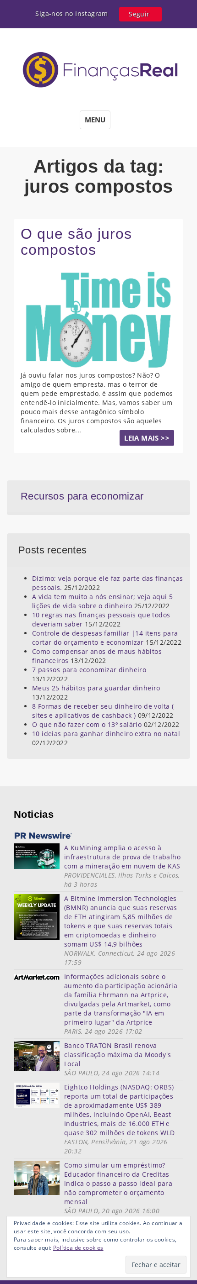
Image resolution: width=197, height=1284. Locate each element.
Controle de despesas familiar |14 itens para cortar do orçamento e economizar (105, 638)
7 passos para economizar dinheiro (89, 669)
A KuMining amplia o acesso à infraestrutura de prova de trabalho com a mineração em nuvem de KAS (122, 856)
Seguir (139, 14)
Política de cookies (78, 1248)
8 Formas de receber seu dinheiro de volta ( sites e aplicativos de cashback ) (103, 711)
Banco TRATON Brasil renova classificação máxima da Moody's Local (117, 1054)
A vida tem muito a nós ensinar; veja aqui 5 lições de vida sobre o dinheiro (102, 601)
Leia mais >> (147, 437)
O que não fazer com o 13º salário (87, 724)
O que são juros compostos (76, 242)
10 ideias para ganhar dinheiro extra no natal (106, 733)
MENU (95, 119)
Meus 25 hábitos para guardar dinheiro (96, 688)
